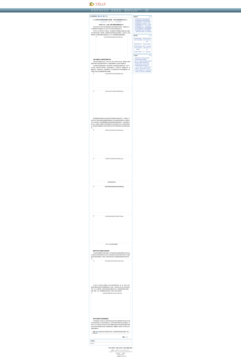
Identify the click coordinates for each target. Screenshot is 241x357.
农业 (140, 9)
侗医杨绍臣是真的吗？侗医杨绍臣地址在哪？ (142, 58)
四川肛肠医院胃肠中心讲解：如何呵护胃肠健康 (142, 30)
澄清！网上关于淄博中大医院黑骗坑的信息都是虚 (143, 61)
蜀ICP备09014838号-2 (120, 354)
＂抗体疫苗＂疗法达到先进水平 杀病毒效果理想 (143, 71)
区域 (95, 11)
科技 (102, 11)
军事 (100, 11)
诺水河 (146, 11)
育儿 (133, 9)
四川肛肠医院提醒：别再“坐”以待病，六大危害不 (143, 24)
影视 (120, 9)
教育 (129, 11)
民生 (100, 9)
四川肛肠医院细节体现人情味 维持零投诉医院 (142, 19)
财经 (92, 11)
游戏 (134, 11)
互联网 (125, 11)
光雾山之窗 (99, 16)
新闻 (92, 9)
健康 (125, 9)
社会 (102, 9)
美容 (130, 9)
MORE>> (150, 16)
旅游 (112, 11)
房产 (97, 11)
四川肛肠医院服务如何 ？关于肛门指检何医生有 (143, 21)
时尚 (115, 9)
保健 (128, 9)
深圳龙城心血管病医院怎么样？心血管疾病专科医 (143, 70)
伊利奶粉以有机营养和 (138, 51)
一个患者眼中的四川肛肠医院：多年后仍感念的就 (143, 31)
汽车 (105, 9)
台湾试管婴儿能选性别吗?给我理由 (140, 59)
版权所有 (123, 353)
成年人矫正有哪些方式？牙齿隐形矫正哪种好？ (143, 67)
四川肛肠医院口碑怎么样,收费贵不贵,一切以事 (142, 23)
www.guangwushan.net (103, 21)
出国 (135, 9)
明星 (117, 9)
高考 (107, 9)
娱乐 (112, 9)
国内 (95, 9)
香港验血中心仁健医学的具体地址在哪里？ (142, 62)
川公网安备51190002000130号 (121, 356)
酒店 (117, 11)
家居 (120, 11)
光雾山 (146, 9)
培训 (138, 9)
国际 (97, 9)
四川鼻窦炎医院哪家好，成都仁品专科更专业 (142, 64)
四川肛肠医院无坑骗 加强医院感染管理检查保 (142, 20)
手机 (131, 11)
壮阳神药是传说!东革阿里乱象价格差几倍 (142, 65)
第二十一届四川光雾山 (147, 51)
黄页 (105, 11)
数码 (136, 11)
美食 (115, 11)
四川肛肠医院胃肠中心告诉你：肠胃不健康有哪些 (143, 27)
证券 (107, 11)
